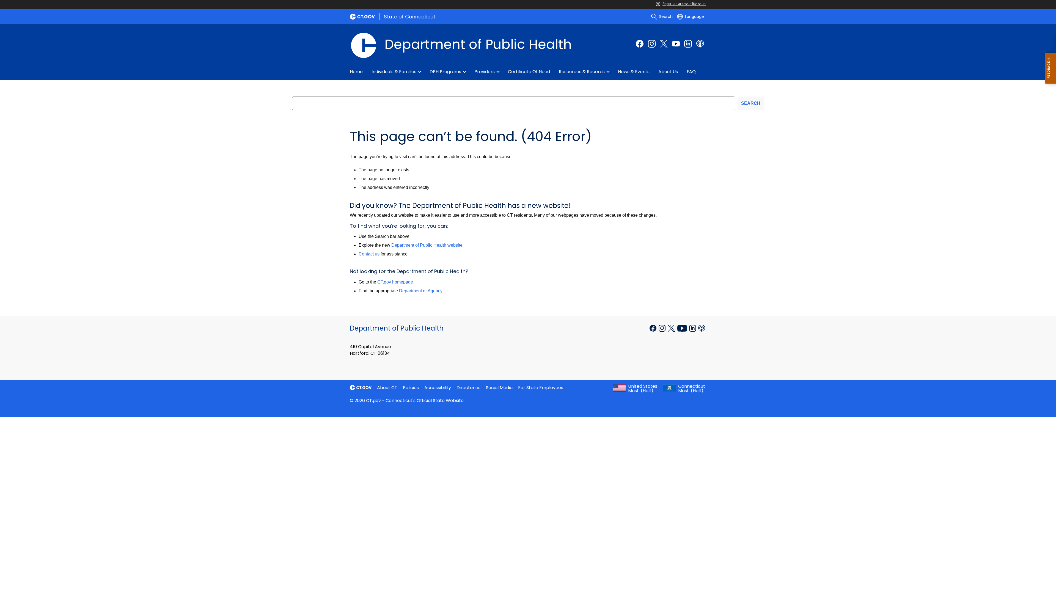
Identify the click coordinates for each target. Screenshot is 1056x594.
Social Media (499, 387)
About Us (668, 71)
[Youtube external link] (676, 44)
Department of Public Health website (427, 245)
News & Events (634, 71)
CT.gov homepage (395, 282)
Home (356, 71)
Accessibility (437, 387)
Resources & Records (582, 71)
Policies (411, 387)
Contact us (369, 254)
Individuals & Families (394, 71)
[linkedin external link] (688, 44)
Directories (468, 387)
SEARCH (750, 103)
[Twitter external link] (664, 44)
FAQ (691, 71)
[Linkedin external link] (693, 328)
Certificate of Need (529, 71)
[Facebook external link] (640, 44)
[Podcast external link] (700, 44)
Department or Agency (420, 290)
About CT (387, 387)
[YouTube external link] (682, 328)
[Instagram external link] (652, 44)
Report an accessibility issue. (684, 3)
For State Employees (540, 387)
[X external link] (672, 328)
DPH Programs (445, 71)
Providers (484, 71)
